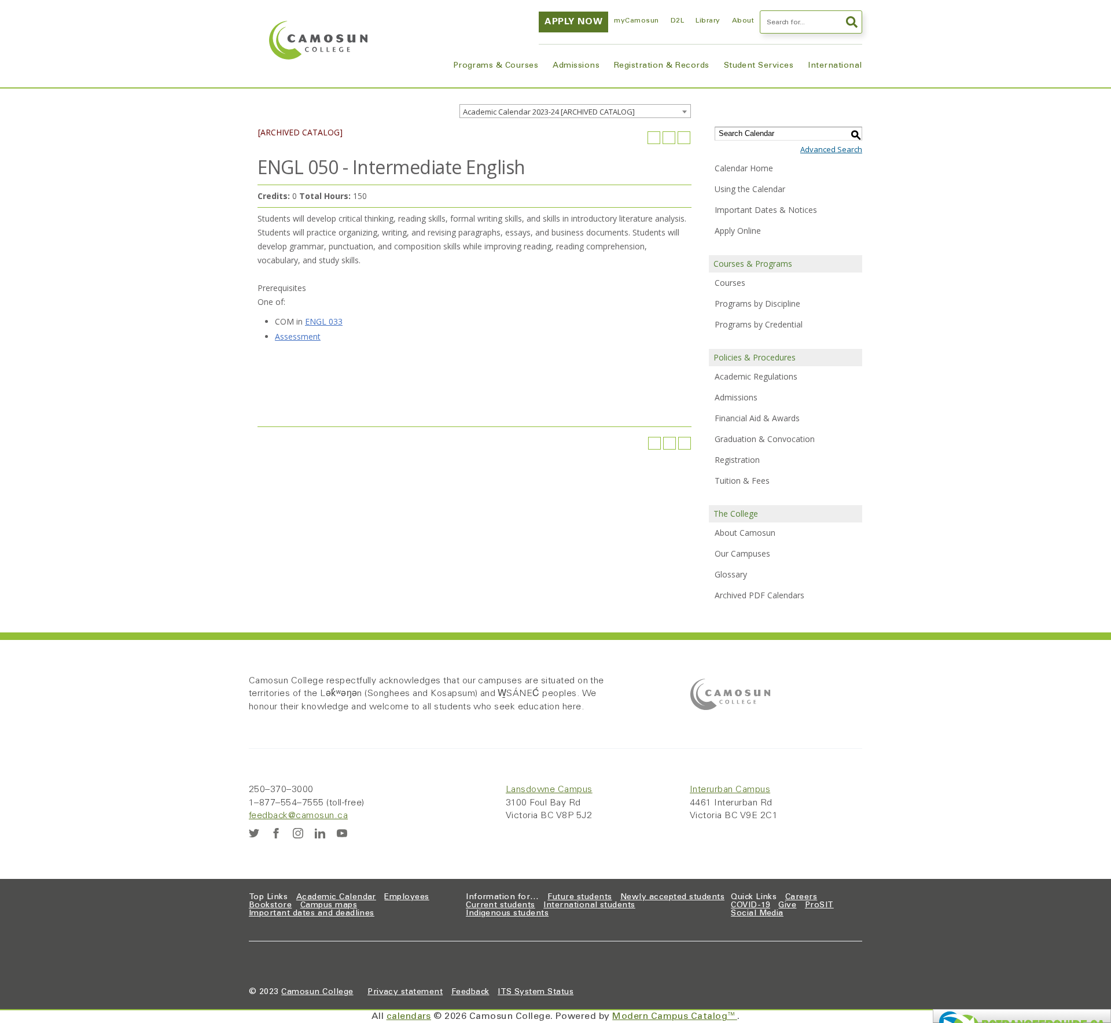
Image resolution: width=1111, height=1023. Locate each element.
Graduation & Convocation (765, 438)
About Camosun (745, 532)
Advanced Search (831, 149)
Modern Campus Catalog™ (674, 1016)
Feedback (470, 992)
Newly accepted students (672, 897)
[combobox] (575, 111)
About (743, 20)
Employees (406, 897)
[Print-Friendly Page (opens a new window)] (669, 137)
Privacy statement (405, 992)
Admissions (576, 66)
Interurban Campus (730, 789)
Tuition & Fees (742, 480)
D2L (677, 20)
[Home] (318, 40)
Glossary (731, 574)
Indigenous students (507, 914)
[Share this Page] (654, 137)
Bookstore (270, 905)
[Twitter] (254, 833)
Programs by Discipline (757, 303)
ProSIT (819, 905)
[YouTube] (342, 833)
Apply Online (738, 230)
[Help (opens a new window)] (684, 137)
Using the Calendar (750, 188)
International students (589, 905)
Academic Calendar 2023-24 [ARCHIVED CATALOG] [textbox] (549, 111)
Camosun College (317, 992)
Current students (500, 905)
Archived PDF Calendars (759, 595)
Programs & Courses (496, 66)
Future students (579, 897)
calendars (409, 1016)
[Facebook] (276, 833)
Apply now (573, 22)
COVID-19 (750, 905)
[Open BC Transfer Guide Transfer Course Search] (1022, 1016)
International (835, 66)
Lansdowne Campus (549, 789)
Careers (801, 897)
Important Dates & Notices (766, 209)
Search (850, 22)
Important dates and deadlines (311, 914)
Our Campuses (742, 553)
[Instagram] (298, 833)
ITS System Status (535, 992)
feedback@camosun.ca (298, 815)
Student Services (759, 66)
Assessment (298, 336)
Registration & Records (661, 66)
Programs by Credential (759, 324)
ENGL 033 (324, 321)
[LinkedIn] (320, 833)
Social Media (757, 914)
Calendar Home (744, 168)
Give (787, 905)
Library (708, 20)
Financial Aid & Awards (757, 418)
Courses (730, 282)
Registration (737, 459)
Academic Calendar (336, 897)
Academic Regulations (756, 376)
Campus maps (328, 905)
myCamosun (636, 20)
